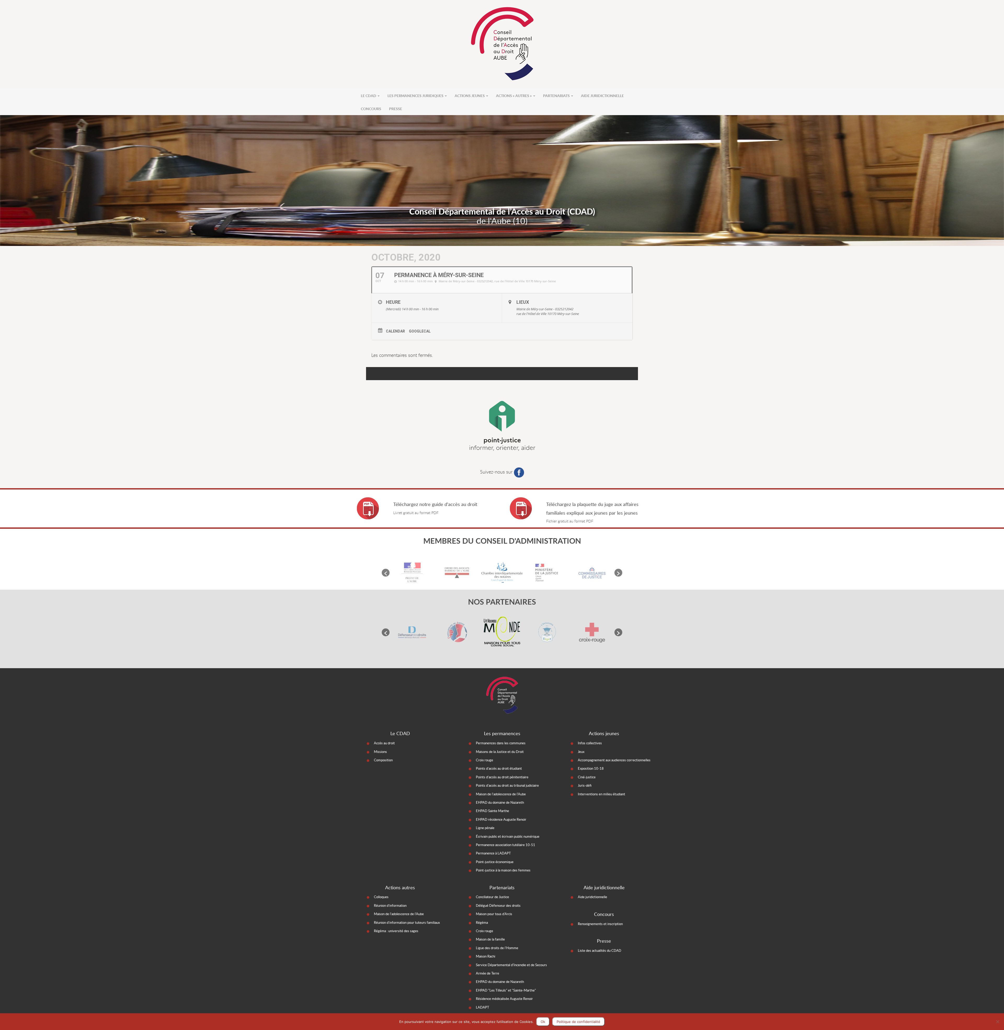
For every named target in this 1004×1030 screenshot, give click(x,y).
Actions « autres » (514, 95)
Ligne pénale (485, 827)
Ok (543, 1022)
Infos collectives (590, 743)
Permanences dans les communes (501, 743)
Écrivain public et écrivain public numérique (507, 836)
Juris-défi (584, 785)
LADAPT (482, 1007)
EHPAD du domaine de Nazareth (500, 802)
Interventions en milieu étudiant (601, 794)
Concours (371, 108)
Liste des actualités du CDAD (599, 950)
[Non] (997, 1021)
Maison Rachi (485, 956)
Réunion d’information (390, 905)
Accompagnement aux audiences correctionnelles (614, 760)
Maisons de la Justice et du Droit (500, 751)
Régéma (482, 922)
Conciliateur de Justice (492, 896)
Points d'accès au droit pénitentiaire (502, 777)
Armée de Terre (487, 973)
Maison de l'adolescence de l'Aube (501, 794)
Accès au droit (384, 743)
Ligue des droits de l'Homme (497, 947)
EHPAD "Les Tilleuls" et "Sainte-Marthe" (506, 990)
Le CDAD (369, 95)
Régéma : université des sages (396, 930)
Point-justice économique (495, 861)
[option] (412, 572)
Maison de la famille (490, 939)
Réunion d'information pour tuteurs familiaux (407, 922)
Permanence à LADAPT (493, 853)
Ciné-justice (587, 777)
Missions (380, 751)
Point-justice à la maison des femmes (503, 870)
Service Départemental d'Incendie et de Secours (511, 965)
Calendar (395, 331)
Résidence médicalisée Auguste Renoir (504, 998)
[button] (386, 573)
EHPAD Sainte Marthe (492, 810)
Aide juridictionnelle (602, 95)
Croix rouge (484, 760)
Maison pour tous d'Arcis (494, 913)
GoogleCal (420, 331)
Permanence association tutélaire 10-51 (505, 844)
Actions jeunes (470, 95)
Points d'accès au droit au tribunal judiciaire (507, 785)
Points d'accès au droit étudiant (499, 768)
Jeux (581, 751)
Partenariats (557, 95)
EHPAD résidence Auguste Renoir (501, 819)
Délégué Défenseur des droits (498, 905)
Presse (395, 108)
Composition (383, 760)
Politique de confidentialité (578, 1022)
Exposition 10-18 (591, 768)
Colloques (381, 896)
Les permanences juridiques (415, 95)
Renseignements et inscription (600, 923)
